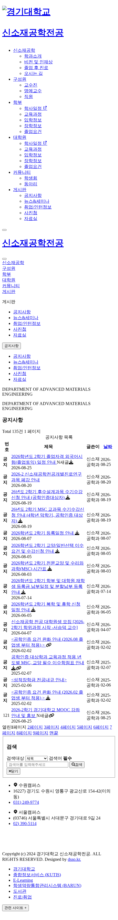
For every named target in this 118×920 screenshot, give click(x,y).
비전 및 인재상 (38, 61)
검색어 (60, 758)
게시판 (19, 189)
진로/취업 (22, 897)
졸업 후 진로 (36, 67)
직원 (28, 96)
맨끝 (53, 733)
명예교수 (33, 90)
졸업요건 (33, 131)
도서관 (19, 891)
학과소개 (33, 56)
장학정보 (33, 125)
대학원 (19, 137)
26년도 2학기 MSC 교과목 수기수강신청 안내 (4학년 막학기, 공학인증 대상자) (47, 515)
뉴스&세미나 (36, 201)
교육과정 (33, 114)
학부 (17, 102)
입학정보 (33, 120)
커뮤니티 (22, 172)
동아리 (30, 183)
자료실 (30, 218)
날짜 (107, 446)
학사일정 (33, 108)
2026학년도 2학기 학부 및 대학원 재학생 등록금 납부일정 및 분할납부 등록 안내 (48, 586)
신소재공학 (24, 50)
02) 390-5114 (24, 823)
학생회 (30, 178)
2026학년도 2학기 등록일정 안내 (43, 533)
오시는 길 (33, 73)
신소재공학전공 (33, 243)
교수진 (30, 85)
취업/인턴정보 (38, 207)
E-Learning (23, 880)
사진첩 (30, 212)
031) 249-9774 (26, 802)
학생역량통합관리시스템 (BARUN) (47, 885)
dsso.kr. (74, 859)
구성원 (19, 79)
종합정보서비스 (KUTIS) (37, 874)
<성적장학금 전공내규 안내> (39, 679)
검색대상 (15, 758)
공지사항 (33, 195)
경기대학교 (24, 869)
